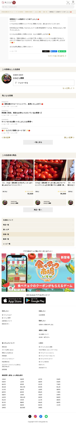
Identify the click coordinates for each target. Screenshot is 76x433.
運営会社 (4, 347)
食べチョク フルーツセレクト (47, 356)
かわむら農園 (18, 78)
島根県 (58, 397)
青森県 (22, 379)
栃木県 (4, 384)
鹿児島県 (22, 407)
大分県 (58, 405)
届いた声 (6, 229)
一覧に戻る (38, 142)
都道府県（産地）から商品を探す (12, 375)
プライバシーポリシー (8, 358)
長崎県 (22, 405)
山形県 (22, 381)
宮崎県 (4, 407)
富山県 (58, 387)
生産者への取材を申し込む (46, 324)
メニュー (73, 3)
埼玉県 (40, 384)
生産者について (8, 220)
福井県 (22, 389)
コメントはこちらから (56, 56)
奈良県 (4, 397)
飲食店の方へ (5, 324)
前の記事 (7, 137)
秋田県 (4, 381)
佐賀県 (4, 405)
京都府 (22, 394)
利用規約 (4, 356)
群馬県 (22, 384)
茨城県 (58, 381)
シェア (54, 51)
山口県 (40, 400)
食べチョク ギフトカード (46, 358)
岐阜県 (4, 392)
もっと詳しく (67, 88)
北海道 (4, 379)
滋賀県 (4, 394)
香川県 (4, 402)
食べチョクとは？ (7, 315)
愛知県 (40, 392)
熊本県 (40, 405)
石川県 (4, 389)
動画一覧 (6, 239)
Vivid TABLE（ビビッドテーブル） (48, 350)
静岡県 (22, 392)
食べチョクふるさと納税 (45, 347)
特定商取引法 (5, 361)
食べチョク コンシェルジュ (46, 353)
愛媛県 (22, 402)
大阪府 (40, 394)
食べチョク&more (44, 361)
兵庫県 (58, 394)
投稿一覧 (6, 234)
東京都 (4, 387)
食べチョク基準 (6, 318)
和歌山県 (22, 397)
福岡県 (58, 402)
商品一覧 (6, 225)
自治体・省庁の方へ (44, 337)
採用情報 (4, 369)
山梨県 (40, 389)
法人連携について (44, 334)
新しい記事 (68, 137)
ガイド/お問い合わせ (7, 350)
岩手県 (40, 379)
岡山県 (4, 400)
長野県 (58, 389)
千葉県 (58, 384)
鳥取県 (40, 397)
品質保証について (7, 321)
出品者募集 (42, 315)
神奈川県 (22, 387)
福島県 (40, 381)
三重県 (58, 392)
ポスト (46, 51)
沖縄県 (40, 407)
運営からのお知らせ (7, 353)
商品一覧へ (38, 210)
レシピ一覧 (6, 244)
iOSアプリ (42, 364)
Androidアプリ (43, 367)
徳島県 (58, 400)
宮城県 (58, 379)
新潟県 (40, 387)
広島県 (22, 400)
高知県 (40, 402)
